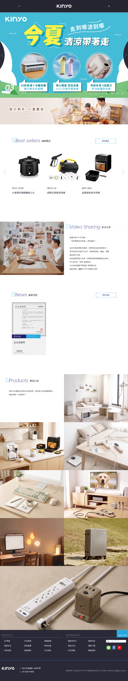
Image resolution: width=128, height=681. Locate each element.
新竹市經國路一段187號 (31, 668)
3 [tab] (101, 93)
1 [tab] (90, 93)
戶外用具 (47, 650)
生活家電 (27, 641)
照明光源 (47, 645)
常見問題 (71, 650)
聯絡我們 (91, 650)
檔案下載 (91, 645)
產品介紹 (71, 645)
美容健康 (27, 645)
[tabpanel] (64, 55)
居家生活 (7, 645)
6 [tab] (117, 93)
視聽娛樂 (47, 641)
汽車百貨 (7, 650)
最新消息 (91, 641)
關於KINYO (72, 641)
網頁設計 (118, 671)
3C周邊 (7, 641)
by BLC (123, 671)
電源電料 (27, 650)
